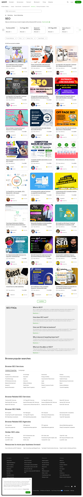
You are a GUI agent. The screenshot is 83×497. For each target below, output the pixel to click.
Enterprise (9, 468)
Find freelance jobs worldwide (30, 464)
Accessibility (66, 490)
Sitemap (72, 490)
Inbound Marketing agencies (66, 425)
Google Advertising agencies (30, 427)
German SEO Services (65, 402)
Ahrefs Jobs (26, 439)
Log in (72, 2)
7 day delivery (61, 100)
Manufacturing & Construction (66, 381)
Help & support (45, 460)
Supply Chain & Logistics (29, 387)
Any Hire (8, 472)
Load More (41, 301)
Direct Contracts (10, 477)
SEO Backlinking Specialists (29, 417)
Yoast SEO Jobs (63, 435)
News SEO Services (64, 400)
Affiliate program (45, 470)
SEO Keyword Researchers (48, 414)
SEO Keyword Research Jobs (66, 437)
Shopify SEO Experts (46, 417)
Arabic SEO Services (10, 404)
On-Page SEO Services (47, 400)
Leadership (62, 462)
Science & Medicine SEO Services (49, 402)
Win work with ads (28, 468)
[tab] (11, 370)
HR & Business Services (10, 381)
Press (61, 470)
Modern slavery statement (65, 477)
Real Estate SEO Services (11, 402)
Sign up (78, 2)
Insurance (25, 381)
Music (43, 383)
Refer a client (45, 472)
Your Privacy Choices (57, 490)
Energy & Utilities (45, 376)
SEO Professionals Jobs (29, 435)
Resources (44, 466)
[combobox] (11, 38)
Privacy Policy (36, 490)
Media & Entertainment (10, 383)
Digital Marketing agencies (48, 427)
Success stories (45, 462)
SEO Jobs (7, 435)
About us (61, 460)
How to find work (28, 460)
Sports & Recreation (9, 387)
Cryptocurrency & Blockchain (12, 376)
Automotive (44, 374)
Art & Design (26, 374)
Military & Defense (27, 383)
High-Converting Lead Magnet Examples (32, 448)
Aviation (61, 374)
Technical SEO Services (10, 400)
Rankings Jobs (26, 437)
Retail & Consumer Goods (47, 385)
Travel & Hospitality (64, 387)
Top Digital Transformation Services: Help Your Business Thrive (51, 448)
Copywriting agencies (10, 427)
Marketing (10, 15)
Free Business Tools (46, 475)
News (61, 383)
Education (25, 376)
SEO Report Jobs (9, 437)
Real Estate (26, 385)
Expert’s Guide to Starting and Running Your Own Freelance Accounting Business (69, 448)
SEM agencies (26, 425)
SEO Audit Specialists (65, 414)
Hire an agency (10, 466)
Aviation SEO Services (47, 404)
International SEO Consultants (67, 412)
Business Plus (10, 470)
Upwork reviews (45, 464)
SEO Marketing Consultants (11, 417)
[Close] (30, 480)
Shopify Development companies (67, 427)
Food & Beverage (9, 378)
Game (24, 378)
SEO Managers (26, 412)
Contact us (62, 472)
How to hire (9, 460)
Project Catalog (5, 6)
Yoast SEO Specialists (65, 417)
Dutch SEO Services (64, 404)
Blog (43, 468)
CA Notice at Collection (45, 490)
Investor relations (63, 464)
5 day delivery (11, 163)
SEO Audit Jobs (45, 435)
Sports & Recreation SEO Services (31, 402)
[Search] (67, 2)
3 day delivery (36, 100)
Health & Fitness (63, 378)
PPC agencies (45, 425)
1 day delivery (11, 226)
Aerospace (7, 374)
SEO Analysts (45, 412)
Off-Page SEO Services (28, 400)
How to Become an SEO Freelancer (13, 448)
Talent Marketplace (11, 462)
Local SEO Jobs (9, 439)
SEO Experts (8, 412)
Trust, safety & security (64, 475)
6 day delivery (61, 290)
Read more (36, 313)
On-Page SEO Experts (28, 414)
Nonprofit (7, 385)
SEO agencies (8, 425)
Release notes (45, 477)
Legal (43, 381)
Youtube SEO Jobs (46, 439)
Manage (28, 492)
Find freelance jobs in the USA (30, 466)
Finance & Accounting (65, 376)
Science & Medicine (64, 385)
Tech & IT (44, 387)
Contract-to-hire (10, 475)
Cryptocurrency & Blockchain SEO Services (32, 404)
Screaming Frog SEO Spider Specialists (14, 414)
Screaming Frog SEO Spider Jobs (49, 437)
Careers (61, 466)
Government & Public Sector (48, 378)
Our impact (62, 468)
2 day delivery (11, 68)
